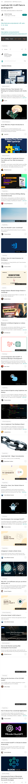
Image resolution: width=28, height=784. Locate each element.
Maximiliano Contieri (8, 461)
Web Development (5, 86)
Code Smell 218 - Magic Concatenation (12, 456)
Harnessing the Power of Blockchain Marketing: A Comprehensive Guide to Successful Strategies (12, 778)
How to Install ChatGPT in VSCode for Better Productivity (14, 743)
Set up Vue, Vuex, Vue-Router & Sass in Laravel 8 (12, 486)
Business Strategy (5, 773)
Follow (24, 14)
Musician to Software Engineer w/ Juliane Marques (13, 324)
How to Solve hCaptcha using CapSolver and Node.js (14, 391)
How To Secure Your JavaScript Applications (14, 710)
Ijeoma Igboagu (7, 752)
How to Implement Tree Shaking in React (12, 424)
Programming (4, 45)
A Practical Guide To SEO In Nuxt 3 (11, 615)
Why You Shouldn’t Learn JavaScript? (12, 227)
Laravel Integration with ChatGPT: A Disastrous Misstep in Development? (11, 357)
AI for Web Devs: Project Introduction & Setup (12, 125)
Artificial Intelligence (6, 121)
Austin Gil (6, 134)
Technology (4, 255)
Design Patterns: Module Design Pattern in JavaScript (13, 291)
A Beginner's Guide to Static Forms (11, 551)
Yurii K (5, 100)
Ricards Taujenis (7, 591)
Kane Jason (6, 366)
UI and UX (4, 287)
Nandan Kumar (7, 299)
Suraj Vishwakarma (8, 203)
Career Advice (5, 320)
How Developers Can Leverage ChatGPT (12, 519)
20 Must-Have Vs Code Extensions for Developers (12, 259)
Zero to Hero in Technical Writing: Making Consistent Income (13, 194)
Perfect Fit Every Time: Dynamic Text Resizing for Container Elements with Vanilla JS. (14, 90)
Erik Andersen (7, 332)
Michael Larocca (7, 169)
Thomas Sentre (7, 234)
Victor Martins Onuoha (9, 495)
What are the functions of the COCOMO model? (12, 679)
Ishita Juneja (7, 686)
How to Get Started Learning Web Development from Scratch (10, 646)
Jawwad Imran (7, 432)
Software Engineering (6, 421)
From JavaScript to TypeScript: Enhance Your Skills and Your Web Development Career (12, 160)
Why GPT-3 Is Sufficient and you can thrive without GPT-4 (13, 582)
